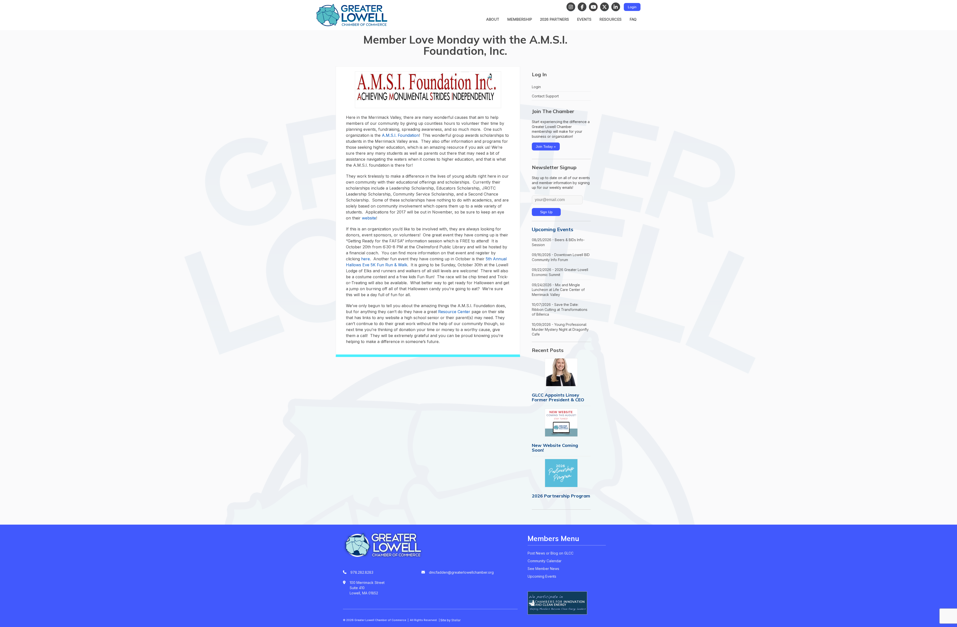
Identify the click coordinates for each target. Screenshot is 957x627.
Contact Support (545, 96)
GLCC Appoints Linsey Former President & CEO (558, 397)
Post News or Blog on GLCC (550, 553)
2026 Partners (554, 19)
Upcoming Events (552, 229)
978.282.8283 (361, 572)
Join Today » (546, 146)
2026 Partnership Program (561, 496)
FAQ (633, 19)
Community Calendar (544, 561)
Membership (519, 19)
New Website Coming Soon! (555, 447)
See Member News (543, 568)
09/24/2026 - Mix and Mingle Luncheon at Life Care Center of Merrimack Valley (558, 290)
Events (584, 19)
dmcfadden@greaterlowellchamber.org (461, 572)
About (492, 19)
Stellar (456, 620)
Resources (610, 19)
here (365, 258)
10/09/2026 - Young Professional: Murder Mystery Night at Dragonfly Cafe (560, 329)
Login (632, 7)
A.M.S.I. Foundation (400, 135)
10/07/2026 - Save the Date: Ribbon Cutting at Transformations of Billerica (559, 309)
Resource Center (454, 311)
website (369, 217)
